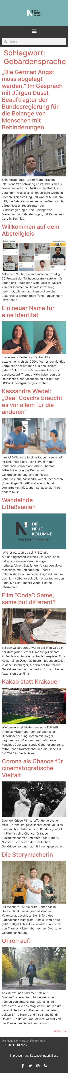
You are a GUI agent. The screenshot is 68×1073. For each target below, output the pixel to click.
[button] (34, 31)
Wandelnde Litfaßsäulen (19, 503)
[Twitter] (30, 1066)
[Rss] (45, 1066)
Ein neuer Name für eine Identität (28, 311)
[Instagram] (38, 1066)
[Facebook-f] (22, 1066)
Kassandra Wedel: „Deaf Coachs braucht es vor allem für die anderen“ (32, 401)
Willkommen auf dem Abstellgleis (30, 230)
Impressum (17, 1055)
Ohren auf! (16, 940)
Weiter (60, 1031)
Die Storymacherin (27, 854)
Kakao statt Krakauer (30, 681)
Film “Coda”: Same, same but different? (29, 599)
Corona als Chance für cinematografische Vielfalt (32, 768)
